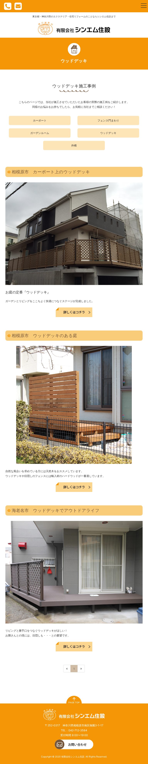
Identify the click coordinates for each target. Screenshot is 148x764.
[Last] (81, 668)
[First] (67, 668)
